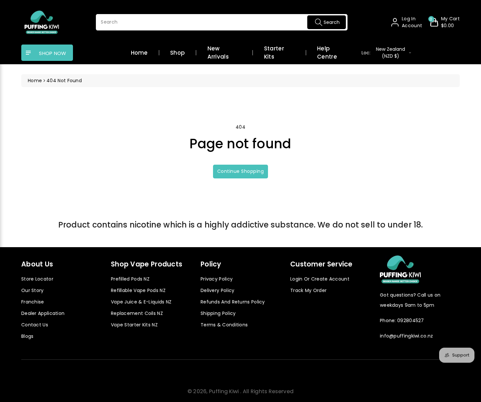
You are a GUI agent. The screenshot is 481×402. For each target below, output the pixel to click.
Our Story (32, 290)
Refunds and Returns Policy (233, 302)
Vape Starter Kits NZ (134, 324)
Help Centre (327, 53)
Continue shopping (240, 171)
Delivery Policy (218, 290)
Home (139, 53)
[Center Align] (28, 53)
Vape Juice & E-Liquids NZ (141, 302)
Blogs (27, 336)
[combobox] (221, 22)
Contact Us (34, 324)
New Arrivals (218, 53)
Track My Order (308, 290)
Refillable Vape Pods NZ (138, 290)
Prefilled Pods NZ (130, 279)
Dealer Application (42, 313)
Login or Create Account (319, 279)
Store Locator (37, 279)
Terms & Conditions (224, 324)
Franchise (32, 302)
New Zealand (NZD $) (383, 52)
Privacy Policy (217, 279)
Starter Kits (274, 53)
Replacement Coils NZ (137, 313)
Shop (177, 53)
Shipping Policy (218, 313)
